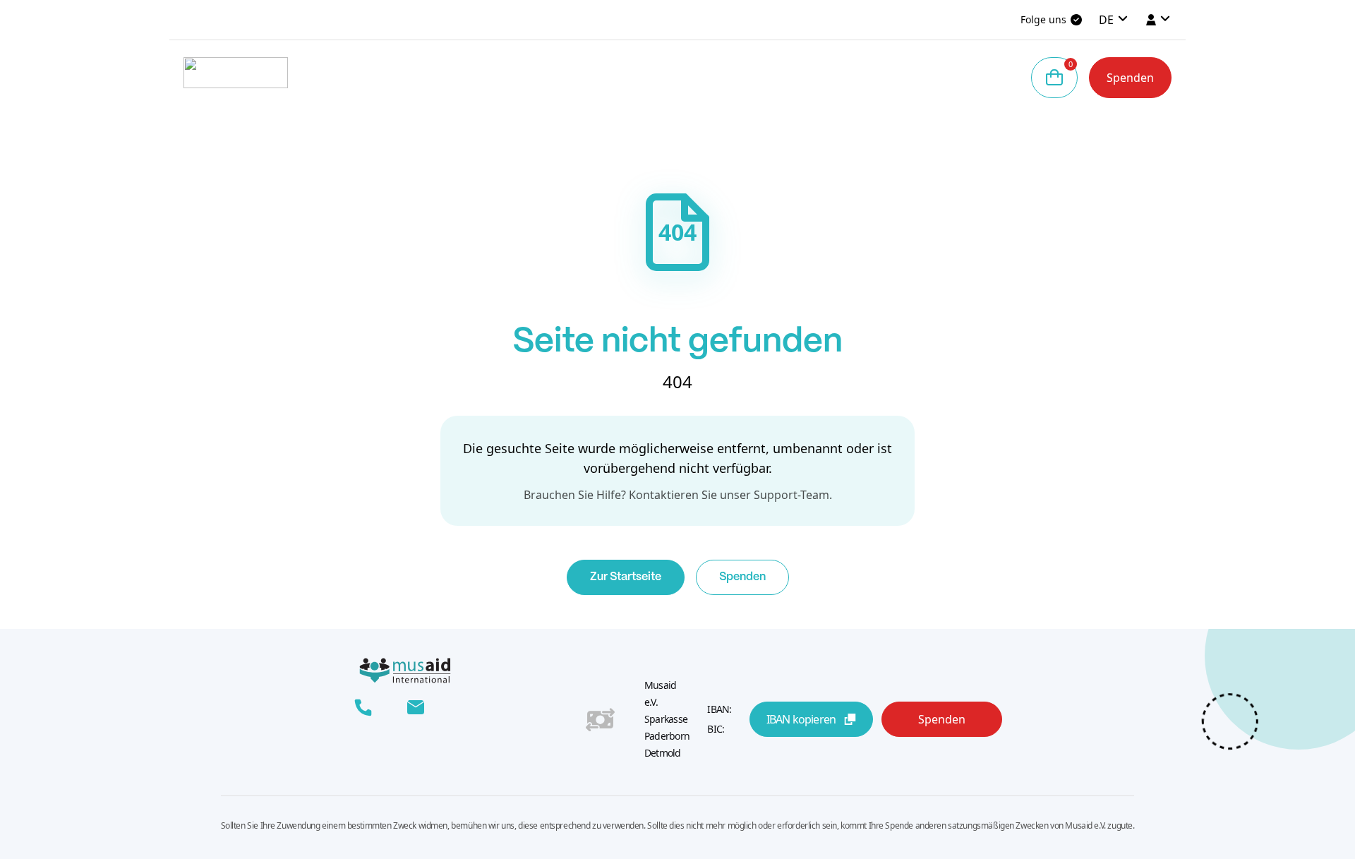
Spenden (1130, 77)
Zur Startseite (625, 577)
